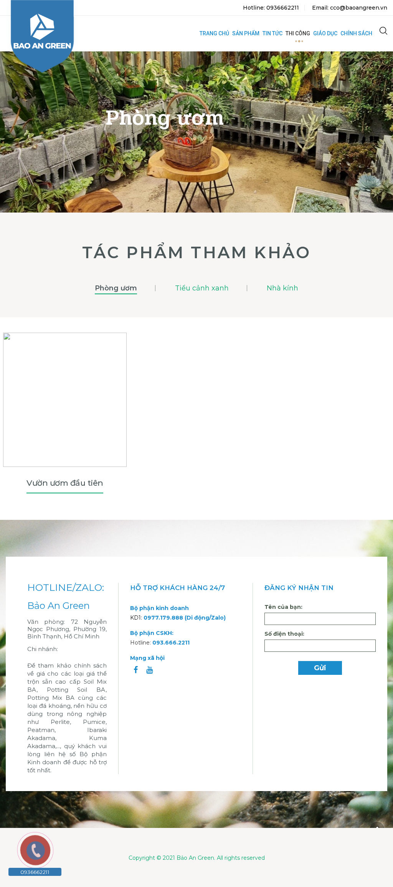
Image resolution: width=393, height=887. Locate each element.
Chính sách (356, 33)
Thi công (298, 33)
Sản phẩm (245, 33)
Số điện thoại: (284, 633)
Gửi (320, 668)
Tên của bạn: (283, 606)
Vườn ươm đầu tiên (64, 483)
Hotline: (160, 642)
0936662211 (35, 872)
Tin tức (272, 33)
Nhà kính (282, 288)
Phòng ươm (116, 288)
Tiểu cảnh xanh (202, 288)
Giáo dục (325, 33)
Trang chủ (214, 33)
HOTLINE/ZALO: (65, 587)
